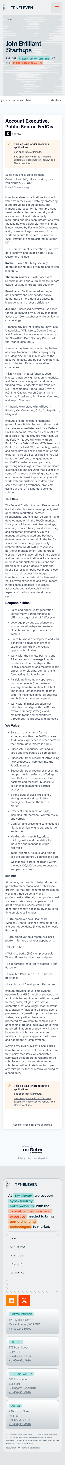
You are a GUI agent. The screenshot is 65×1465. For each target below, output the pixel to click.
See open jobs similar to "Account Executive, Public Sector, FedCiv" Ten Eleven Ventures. (34, 160)
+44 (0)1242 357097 (21, 1328)
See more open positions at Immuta (32, 1124)
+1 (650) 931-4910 (20, 1360)
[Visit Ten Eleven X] (24, 1300)
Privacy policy (25, 1158)
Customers (12, 256)
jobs (4, 100)
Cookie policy (40, 1158)
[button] (56, 7)
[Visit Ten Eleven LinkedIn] (11, 1300)
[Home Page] (27, 7)
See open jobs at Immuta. (28, 151)
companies (16, 100)
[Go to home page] (22, 1184)
